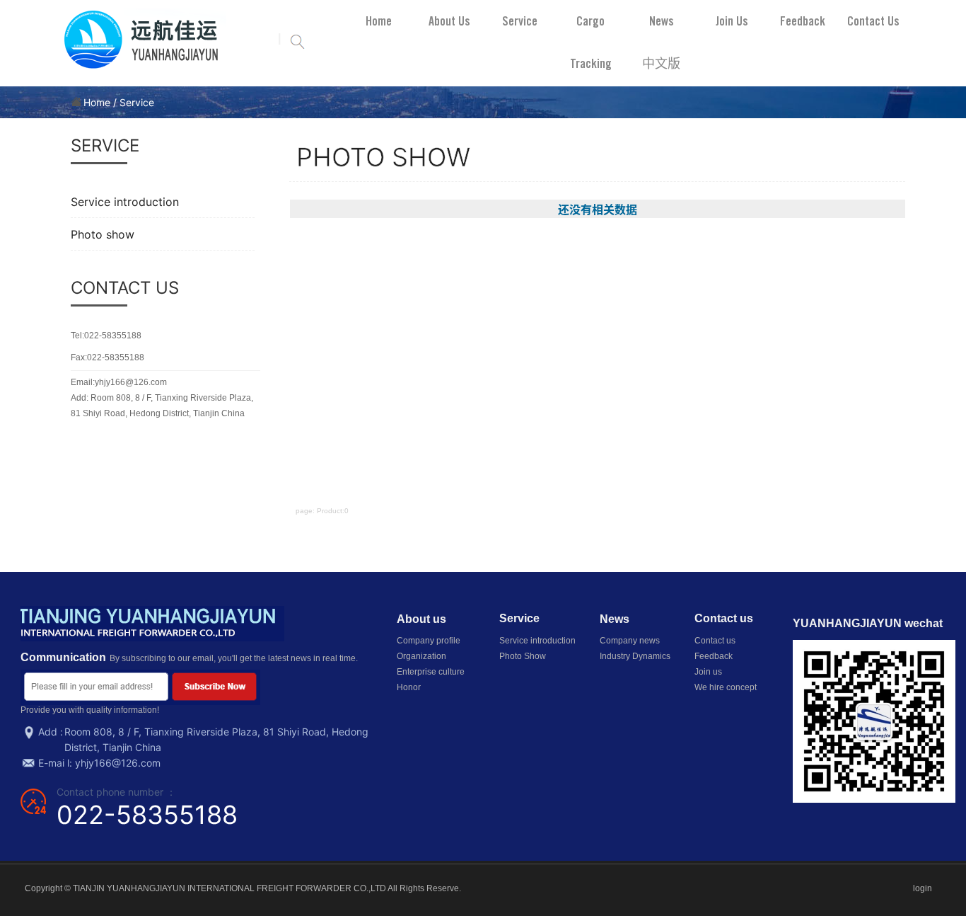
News (661, 20)
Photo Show (522, 656)
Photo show (102, 234)
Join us (732, 20)
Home (379, 20)
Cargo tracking (591, 42)
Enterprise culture (431, 672)
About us (449, 20)
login (922, 888)
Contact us (873, 20)
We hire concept (725, 687)
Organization (421, 656)
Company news (630, 641)
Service (519, 20)
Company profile (428, 641)
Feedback (802, 20)
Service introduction (125, 202)
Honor (409, 687)
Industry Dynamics (635, 656)
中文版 (661, 63)
